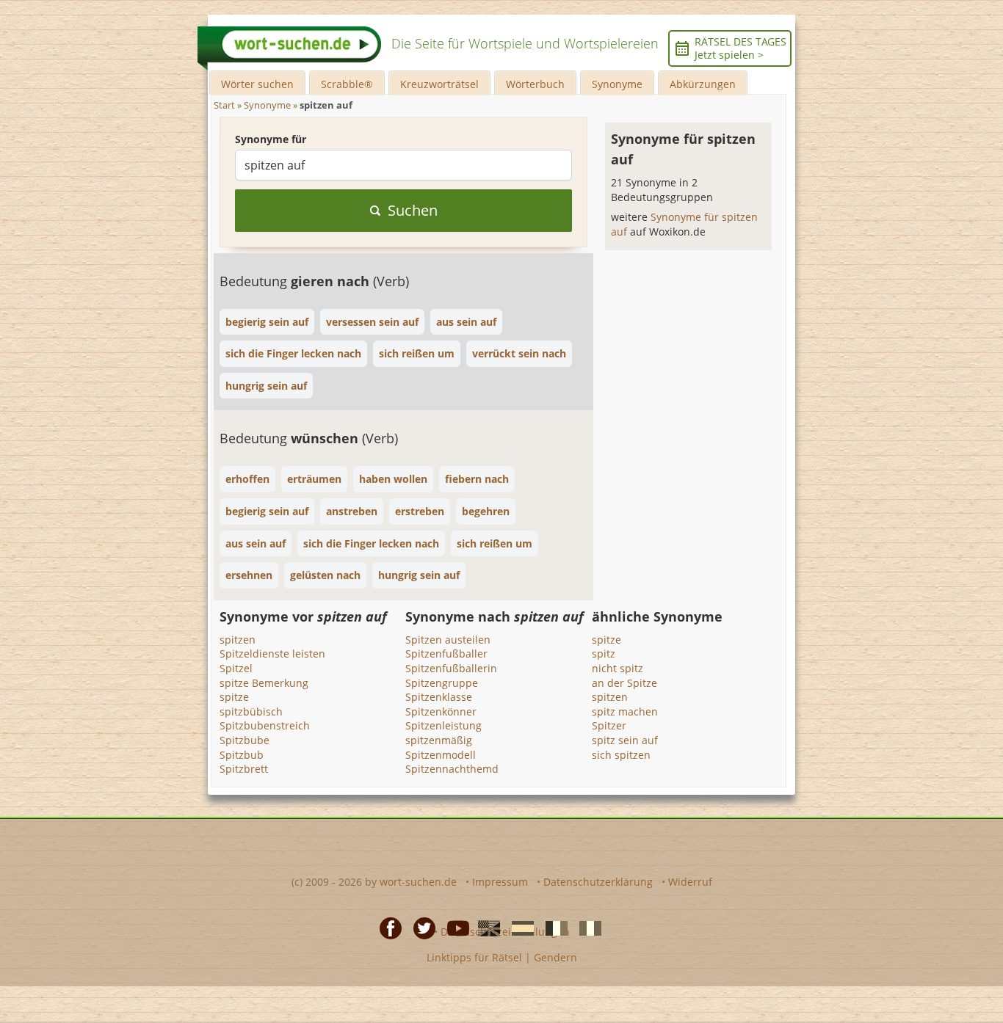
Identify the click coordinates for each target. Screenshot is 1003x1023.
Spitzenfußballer (446, 653)
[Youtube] (453, 927)
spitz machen (625, 711)
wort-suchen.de (418, 882)
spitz (603, 653)
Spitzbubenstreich (265, 725)
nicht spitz (617, 668)
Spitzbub (242, 755)
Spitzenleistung (443, 725)
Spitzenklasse (438, 697)
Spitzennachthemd (452, 769)
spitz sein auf (625, 740)
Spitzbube (244, 740)
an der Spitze (624, 683)
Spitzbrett (244, 769)
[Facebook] (386, 927)
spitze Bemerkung (264, 683)
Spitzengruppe (441, 683)
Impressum (500, 882)
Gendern (555, 957)
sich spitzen (621, 755)
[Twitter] (420, 927)
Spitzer (609, 725)
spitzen (238, 640)
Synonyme (617, 84)
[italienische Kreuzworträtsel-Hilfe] (586, 927)
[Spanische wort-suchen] (518, 927)
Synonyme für (270, 139)
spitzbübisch (251, 711)
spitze (234, 697)
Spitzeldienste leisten (272, 653)
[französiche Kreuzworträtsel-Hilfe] (552, 927)
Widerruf (690, 882)
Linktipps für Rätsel (474, 957)
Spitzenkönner (441, 711)
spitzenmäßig (438, 740)
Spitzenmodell (440, 755)
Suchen (413, 210)
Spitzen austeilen (447, 640)
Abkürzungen (703, 84)
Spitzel (236, 668)
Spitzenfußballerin (451, 668)
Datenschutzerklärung (598, 882)
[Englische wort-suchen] (484, 927)
